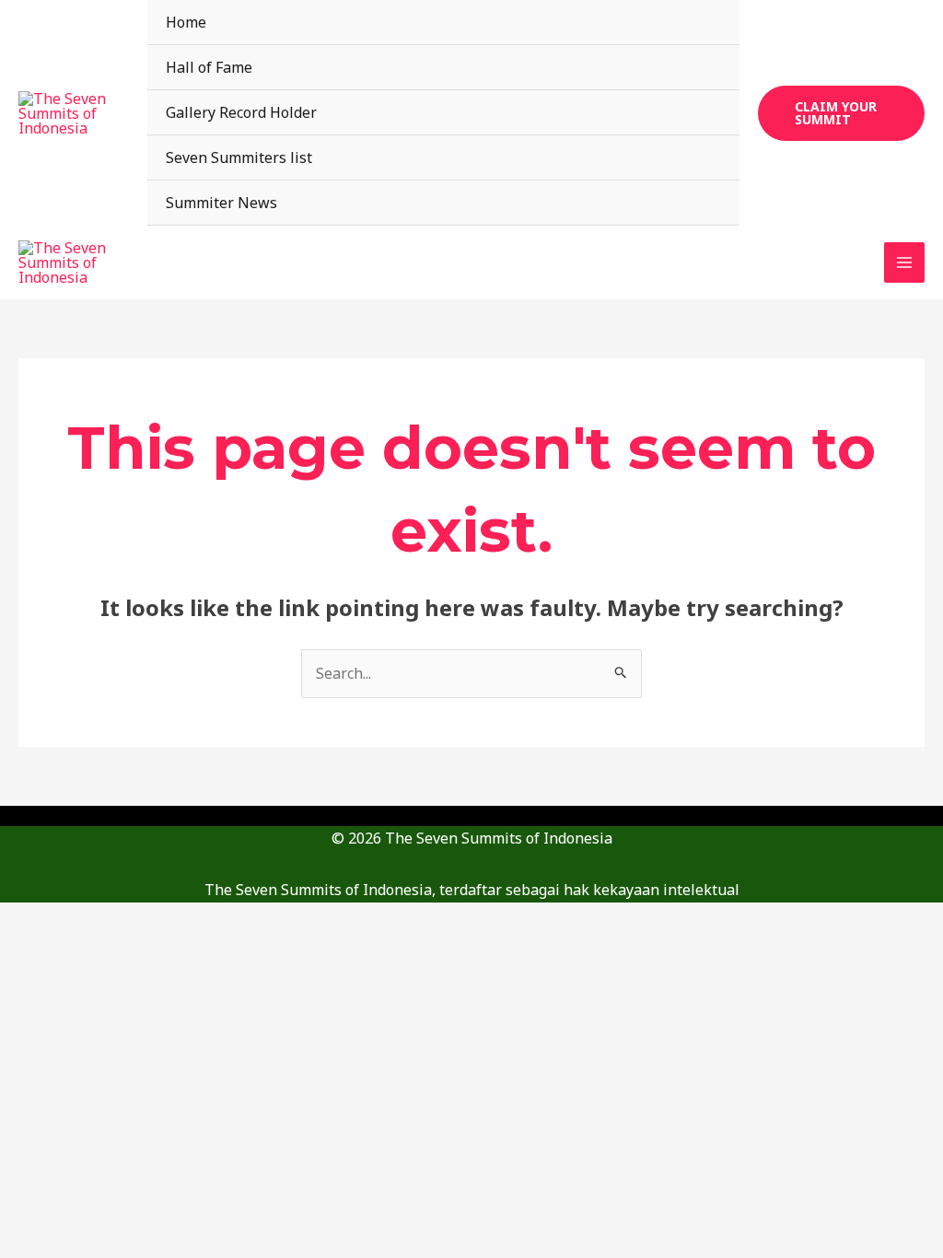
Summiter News (221, 202)
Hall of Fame (209, 67)
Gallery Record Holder (241, 112)
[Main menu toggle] (904, 262)
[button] (841, 113)
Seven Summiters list (239, 157)
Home (186, 22)
